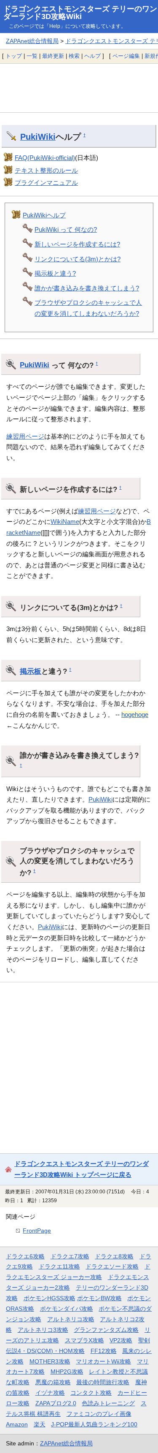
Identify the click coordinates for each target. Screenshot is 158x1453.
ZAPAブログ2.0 (55, 1403)
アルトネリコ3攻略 (43, 1329)
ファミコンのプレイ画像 (99, 1413)
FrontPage (37, 1230)
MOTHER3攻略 (49, 1361)
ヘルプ (92, 56)
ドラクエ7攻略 (70, 1256)
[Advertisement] (79, 88)
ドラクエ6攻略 (25, 1256)
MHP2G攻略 (67, 1371)
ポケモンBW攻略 (99, 1298)
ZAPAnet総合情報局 (32, 41)
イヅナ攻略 (50, 1392)
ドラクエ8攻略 (114, 1256)
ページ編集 (126, 56)
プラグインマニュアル (46, 182)
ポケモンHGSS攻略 (49, 1298)
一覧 (32, 56)
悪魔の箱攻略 (53, 1382)
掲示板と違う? (55, 273)
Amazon (17, 1424)
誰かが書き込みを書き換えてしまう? (87, 288)
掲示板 (30, 671)
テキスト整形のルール (46, 170)
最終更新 (53, 56)
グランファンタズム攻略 (106, 1329)
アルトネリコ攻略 (70, 1319)
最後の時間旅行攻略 (102, 1382)
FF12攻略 (104, 1350)
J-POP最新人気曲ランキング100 (94, 1424)
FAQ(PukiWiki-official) (45, 157)
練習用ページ (25, 436)
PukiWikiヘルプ (44, 215)
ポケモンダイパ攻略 (66, 1308)
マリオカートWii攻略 (103, 1361)
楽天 (40, 1424)
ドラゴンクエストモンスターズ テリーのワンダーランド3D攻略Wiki (80, 13)
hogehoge (134, 714)
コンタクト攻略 (91, 1392)
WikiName (65, 521)
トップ (13, 56)
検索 (74, 56)
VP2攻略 (121, 1340)
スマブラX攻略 (84, 1340)
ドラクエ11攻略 (59, 1266)
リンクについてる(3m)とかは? (78, 259)
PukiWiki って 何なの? (66, 229)
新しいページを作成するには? (77, 244)
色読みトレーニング (108, 1403)
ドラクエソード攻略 (112, 1266)
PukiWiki (38, 136)
